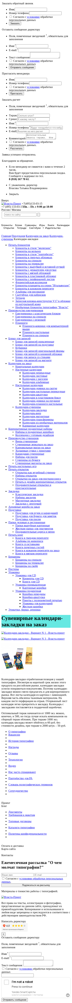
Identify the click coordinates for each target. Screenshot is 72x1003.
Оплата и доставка (12, 845)
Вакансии (14, 734)
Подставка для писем (28, 519)
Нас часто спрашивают (22, 772)
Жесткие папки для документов (34, 528)
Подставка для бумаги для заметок (35, 516)
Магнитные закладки (28, 500)
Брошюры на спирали (28, 559)
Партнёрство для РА (20, 778)
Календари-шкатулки (35, 394)
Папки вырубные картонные (32, 525)
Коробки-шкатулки (33, 597)
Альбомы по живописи (29, 541)
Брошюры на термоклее (29, 562)
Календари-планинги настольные (42, 403)
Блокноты (6, 225)
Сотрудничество (18, 790)
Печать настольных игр (22, 466)
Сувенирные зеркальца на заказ (34, 444)
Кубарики (21, 347)
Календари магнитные (35, 416)
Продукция (18, 235)
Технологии (15, 759)
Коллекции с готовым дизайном (34, 435)
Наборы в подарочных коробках (34, 432)
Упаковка (14, 572)
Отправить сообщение (14, 999)
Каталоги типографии (21, 827)
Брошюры (14, 556)
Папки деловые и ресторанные (26, 522)
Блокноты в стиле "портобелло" (34, 254)
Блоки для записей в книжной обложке (38, 354)
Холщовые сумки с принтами (33, 450)
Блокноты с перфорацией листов (35, 279)
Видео (12, 765)
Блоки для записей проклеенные (34, 341)
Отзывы (13, 753)
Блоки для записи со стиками (32, 357)
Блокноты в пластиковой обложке (35, 276)
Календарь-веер (31, 413)
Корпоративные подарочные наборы (30, 428)
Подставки (14, 509)
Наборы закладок (25, 497)
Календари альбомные (35, 382)
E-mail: (6, 958)
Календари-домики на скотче (39, 388)
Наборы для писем (26, 456)
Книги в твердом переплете (32, 537)
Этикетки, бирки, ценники (24, 609)
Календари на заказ (37, 235)
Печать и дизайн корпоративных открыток (41, 481)
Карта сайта (8, 848)
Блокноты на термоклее (29, 263)
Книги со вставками (27, 544)
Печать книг (15, 534)
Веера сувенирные (26, 441)
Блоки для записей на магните (33, 360)
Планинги (21, 322)
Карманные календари (35, 425)
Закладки (13, 491)
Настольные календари (29, 385)
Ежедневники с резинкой (30, 319)
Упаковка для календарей (37, 603)
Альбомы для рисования (30, 291)
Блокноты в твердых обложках (33, 257)
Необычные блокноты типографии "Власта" (42, 307)
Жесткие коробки (32, 606)
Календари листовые (34, 375)
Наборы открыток (26, 475)
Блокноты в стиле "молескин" (33, 248)
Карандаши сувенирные (29, 453)
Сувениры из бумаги (27, 460)
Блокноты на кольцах (28, 251)
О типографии (17, 731)
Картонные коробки (34, 587)
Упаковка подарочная (28, 590)
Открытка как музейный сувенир (35, 472)
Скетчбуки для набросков (30, 294)
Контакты (7, 855)
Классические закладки (29, 494)
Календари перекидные (36, 372)
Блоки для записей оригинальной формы (39, 350)
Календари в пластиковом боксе (41, 397)
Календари (63, 225)
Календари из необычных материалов (45, 422)
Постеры (13, 569)
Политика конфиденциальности (27, 833)
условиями (33, 16)
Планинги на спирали (35, 335)
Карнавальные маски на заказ (33, 447)
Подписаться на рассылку (36, 885)
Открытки (8, 228)
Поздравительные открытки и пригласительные (33, 486)
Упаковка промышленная (30, 584)
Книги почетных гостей (29, 547)
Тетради (21, 228)
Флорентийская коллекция (31, 282)
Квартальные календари (29, 366)
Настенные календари (28, 369)
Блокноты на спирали (28, 260)
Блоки (18, 225)
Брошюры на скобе (26, 566)
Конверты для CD (33, 578)
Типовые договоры (19, 821)
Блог (4, 806)
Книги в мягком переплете (31, 553)
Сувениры (30, 225)
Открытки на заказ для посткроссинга (38, 478)
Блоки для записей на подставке (34, 344)
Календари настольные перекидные (43, 391)
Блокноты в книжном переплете (34, 288)
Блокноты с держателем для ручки (35, 269)
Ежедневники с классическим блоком (37, 313)
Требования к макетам (21, 815)
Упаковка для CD (25, 575)
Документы (15, 811)
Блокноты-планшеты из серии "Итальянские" (42, 285)
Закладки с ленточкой (28, 503)
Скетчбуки (35, 228)
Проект (5, 802)
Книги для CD (31, 581)
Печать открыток (18, 469)
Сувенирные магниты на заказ (33, 463)
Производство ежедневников (25, 310)
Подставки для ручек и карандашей (36, 513)
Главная (6, 235)
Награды (13, 747)
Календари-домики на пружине (41, 400)
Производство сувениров (23, 438)
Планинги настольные (35, 332)
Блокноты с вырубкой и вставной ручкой (40, 266)
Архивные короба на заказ (24, 506)
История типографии (21, 740)
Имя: (4, 953)
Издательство (53, 228)
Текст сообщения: (12, 965)
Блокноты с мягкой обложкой (33, 273)
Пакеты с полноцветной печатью (42, 600)
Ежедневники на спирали (30, 316)
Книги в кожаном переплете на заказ (37, 550)
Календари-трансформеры (38, 419)
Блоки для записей (19, 338)
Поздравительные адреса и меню (35, 531)
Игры (42, 225)
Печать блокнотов (19, 244)
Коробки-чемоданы (33, 594)
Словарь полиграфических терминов (30, 784)
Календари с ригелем (35, 379)
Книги (51, 225)
